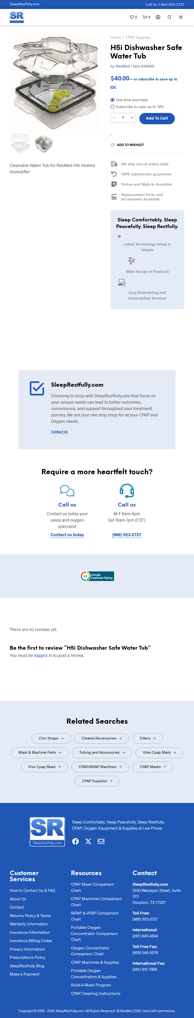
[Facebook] (75, 841)
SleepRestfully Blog (27, 965)
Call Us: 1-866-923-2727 (164, 5)
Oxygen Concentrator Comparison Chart (90, 950)
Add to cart (157, 118)
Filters (145, 738)
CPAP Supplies (138, 38)
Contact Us (59, 432)
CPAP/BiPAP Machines (98, 766)
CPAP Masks (150, 766)
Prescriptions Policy (27, 957)
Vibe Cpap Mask (157, 752)
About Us (18, 898)
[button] (133, 17)
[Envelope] (101, 841)
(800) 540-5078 (145, 952)
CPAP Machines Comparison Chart (96, 901)
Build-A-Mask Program (91, 984)
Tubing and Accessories (99, 752)
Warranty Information (29, 923)
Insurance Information (30, 932)
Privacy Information (27, 949)
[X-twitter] (88, 841)
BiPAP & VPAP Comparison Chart (95, 915)
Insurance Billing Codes (31, 940)
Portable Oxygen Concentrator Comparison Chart (94, 933)
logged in (43, 655)
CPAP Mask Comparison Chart (92, 887)
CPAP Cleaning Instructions (95, 993)
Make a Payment (25, 974)
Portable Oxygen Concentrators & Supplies (94, 973)
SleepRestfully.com (25, 4)
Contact (17, 907)
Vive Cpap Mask (42, 766)
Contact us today (67, 534)
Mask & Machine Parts (37, 752)
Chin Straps (48, 738)
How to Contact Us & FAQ (32, 890)
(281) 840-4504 (145, 935)
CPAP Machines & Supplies (95, 962)
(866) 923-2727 (126, 534)
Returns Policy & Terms (30, 915)
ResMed (123, 66)
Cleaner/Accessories (99, 738)
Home (115, 38)
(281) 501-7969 (144, 969)
